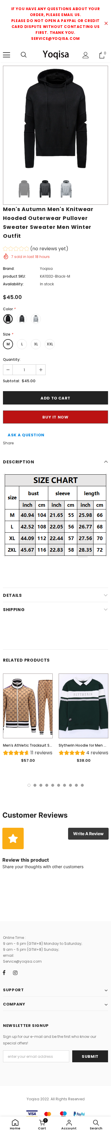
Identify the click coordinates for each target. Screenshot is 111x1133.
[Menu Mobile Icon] (6, 55)
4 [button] (46, 785)
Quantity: (11, 359)
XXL (50, 344)
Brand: (9, 268)
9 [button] (76, 785)
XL (36, 344)
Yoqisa (46, 268)
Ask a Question (26, 435)
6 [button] (58, 785)
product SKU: (14, 276)
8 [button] (70, 785)
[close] (106, 24)
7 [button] (64, 785)
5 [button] (52, 785)
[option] (55, 118)
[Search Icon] (24, 55)
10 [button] (82, 785)
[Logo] (55, 54)
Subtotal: (11, 380)
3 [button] (40, 785)
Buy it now (55, 417)
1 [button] (29, 785)
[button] (35, 249)
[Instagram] (15, 972)
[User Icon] (86, 55)
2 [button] (34, 785)
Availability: (13, 284)
